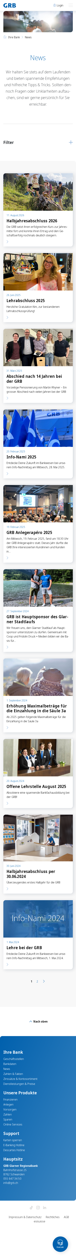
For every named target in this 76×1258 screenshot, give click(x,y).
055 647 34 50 (12, 1179)
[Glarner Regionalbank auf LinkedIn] (44, 1208)
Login (59, 5)
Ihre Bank (14, 37)
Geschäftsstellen (13, 1059)
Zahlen (7, 1114)
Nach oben (40, 1021)
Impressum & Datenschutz (25, 1217)
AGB (66, 1217)
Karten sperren (12, 1140)
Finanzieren (10, 1099)
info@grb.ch (10, 1183)
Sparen (7, 1119)
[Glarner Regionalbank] (19, 5)
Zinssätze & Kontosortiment (20, 1079)
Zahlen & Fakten (13, 1074)
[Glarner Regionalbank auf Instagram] (38, 1208)
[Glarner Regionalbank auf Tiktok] (31, 1208)
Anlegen (8, 1104)
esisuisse (39, 1221)
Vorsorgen (9, 1109)
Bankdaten (9, 1064)
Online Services (12, 1124)
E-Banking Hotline (13, 1145)
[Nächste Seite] (43, 981)
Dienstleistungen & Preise (19, 1084)
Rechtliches (53, 1217)
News (6, 1069)
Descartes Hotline (14, 1150)
